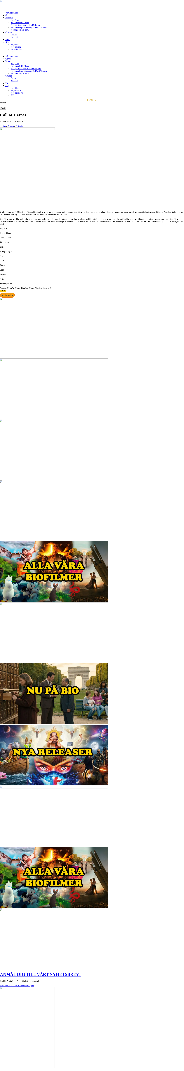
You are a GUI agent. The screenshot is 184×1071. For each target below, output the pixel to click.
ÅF (12, 52)
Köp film (14, 44)
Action (3, 126)
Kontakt (14, 37)
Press (7, 39)
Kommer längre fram (20, 30)
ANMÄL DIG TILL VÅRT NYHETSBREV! (40, 974)
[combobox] (12, 105)
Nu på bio (15, 20)
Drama (11, 126)
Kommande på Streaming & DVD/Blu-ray (29, 27)
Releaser (9, 17)
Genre (8, 15)
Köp (7, 42)
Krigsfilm (20, 126)
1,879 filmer (92, 100)
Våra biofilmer (11, 13)
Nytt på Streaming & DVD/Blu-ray (26, 25)
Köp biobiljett (16, 49)
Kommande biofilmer (20, 22)
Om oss (8, 32)
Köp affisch (16, 47)
